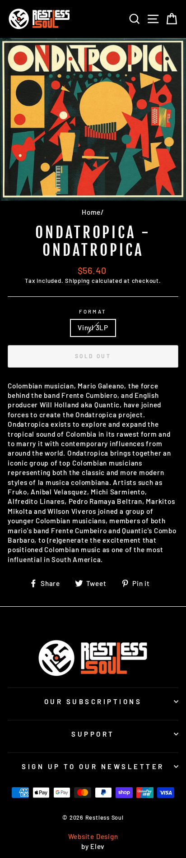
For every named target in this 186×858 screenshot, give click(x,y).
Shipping (77, 280)
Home (91, 212)
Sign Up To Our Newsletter (93, 766)
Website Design (93, 836)
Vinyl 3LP (93, 327)
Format (93, 311)
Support (93, 734)
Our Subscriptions (93, 701)
